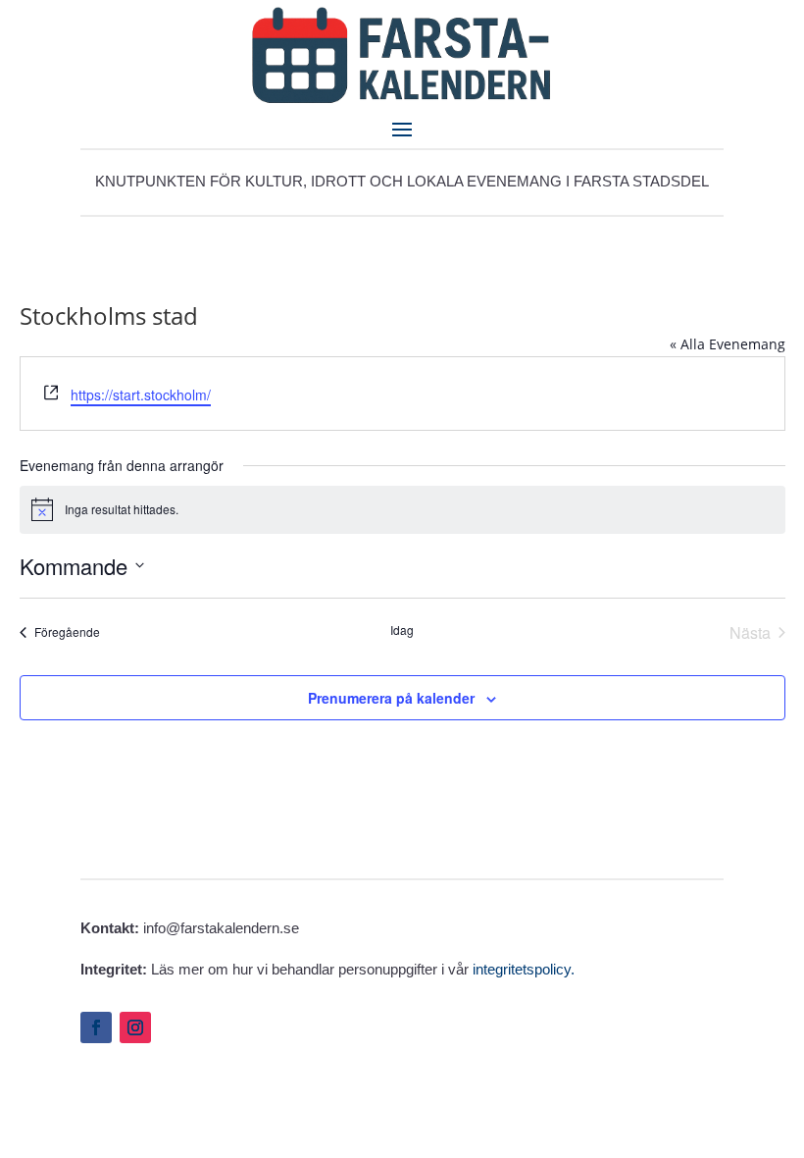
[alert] (402, 509)
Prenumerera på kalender (391, 698)
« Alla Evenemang (727, 344)
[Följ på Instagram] (135, 1027)
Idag (402, 630)
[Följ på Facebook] (96, 1027)
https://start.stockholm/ (141, 394)
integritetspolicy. (524, 969)
